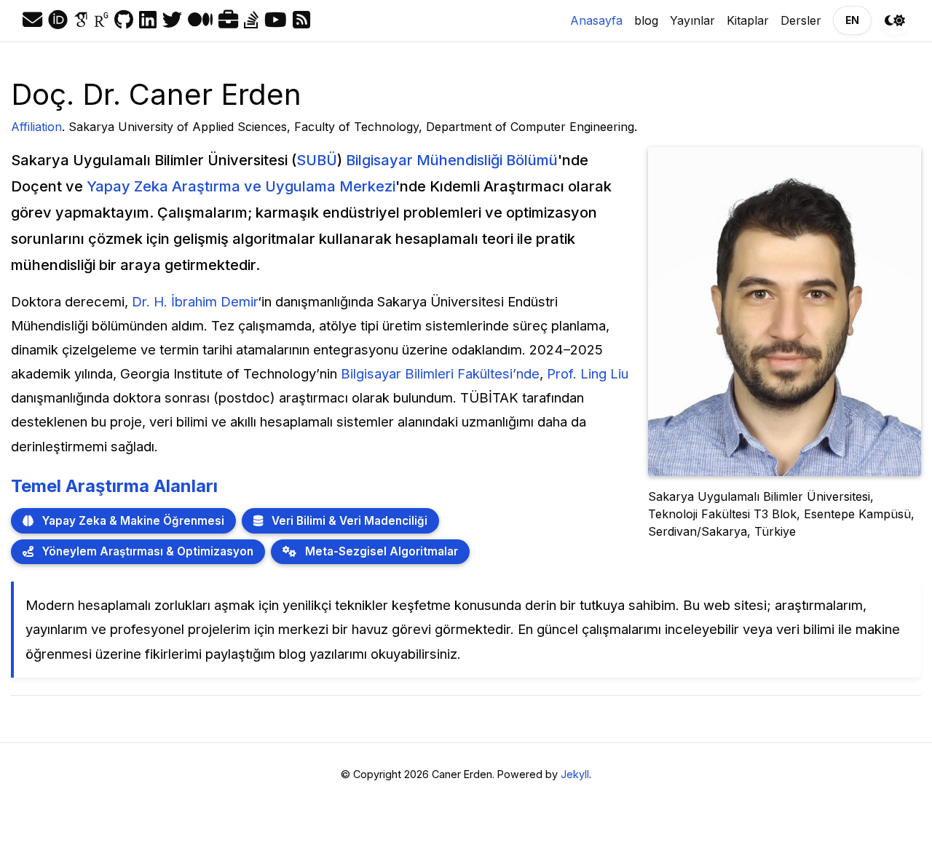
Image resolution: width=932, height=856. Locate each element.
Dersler (801, 20)
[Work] (228, 20)
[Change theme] (894, 20)
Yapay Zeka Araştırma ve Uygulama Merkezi (241, 186)
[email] (32, 20)
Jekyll (575, 774)
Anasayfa (599, 20)
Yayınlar (692, 20)
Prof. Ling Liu (587, 373)
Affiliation (36, 126)
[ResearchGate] (101, 20)
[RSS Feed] (301, 20)
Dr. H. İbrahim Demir (195, 301)
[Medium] (200, 20)
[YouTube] (275, 20)
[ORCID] (58, 20)
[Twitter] (172, 20)
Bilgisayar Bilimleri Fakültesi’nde (440, 373)
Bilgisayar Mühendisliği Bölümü (452, 160)
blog (646, 20)
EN (852, 20)
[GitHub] (123, 20)
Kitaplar (748, 20)
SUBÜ (316, 160)
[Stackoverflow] (251, 20)
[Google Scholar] (81, 20)
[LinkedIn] (148, 20)
